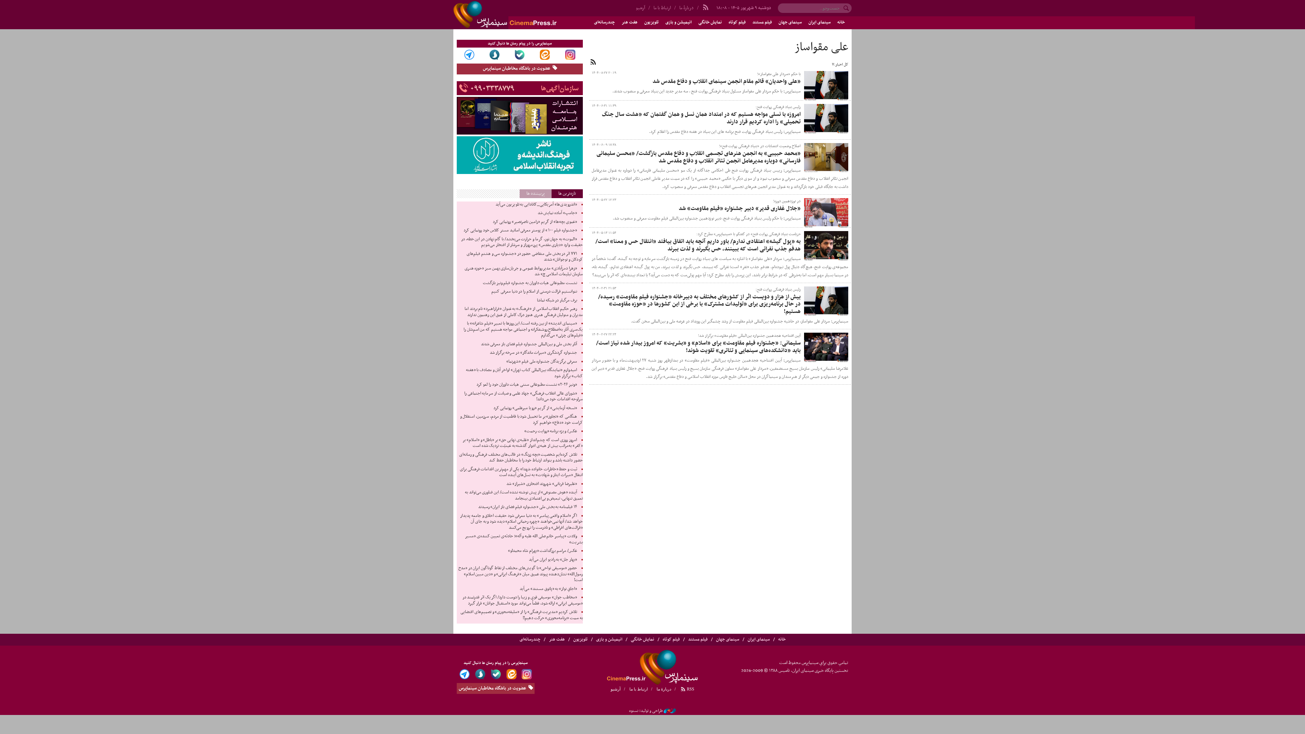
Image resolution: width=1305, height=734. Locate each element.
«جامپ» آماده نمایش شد (557, 213)
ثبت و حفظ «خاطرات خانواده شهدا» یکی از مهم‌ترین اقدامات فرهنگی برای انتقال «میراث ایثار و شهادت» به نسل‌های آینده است (521, 472)
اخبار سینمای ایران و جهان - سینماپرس (521, 14)
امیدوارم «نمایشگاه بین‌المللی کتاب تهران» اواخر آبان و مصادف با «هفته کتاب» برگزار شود (524, 373)
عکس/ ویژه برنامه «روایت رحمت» (550, 431)
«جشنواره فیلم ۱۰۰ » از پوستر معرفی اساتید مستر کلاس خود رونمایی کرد (520, 230)
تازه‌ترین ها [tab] (567, 193)
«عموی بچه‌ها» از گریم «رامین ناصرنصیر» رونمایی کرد (535, 222)
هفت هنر (630, 22)
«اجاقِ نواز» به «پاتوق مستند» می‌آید (548, 589)
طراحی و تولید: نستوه (646, 711)
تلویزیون (651, 22)
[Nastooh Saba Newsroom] (670, 711)
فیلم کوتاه (737, 22)
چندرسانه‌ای (604, 22)
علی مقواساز (821, 47)
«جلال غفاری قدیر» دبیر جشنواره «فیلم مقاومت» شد (740, 208)
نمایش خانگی (710, 22)
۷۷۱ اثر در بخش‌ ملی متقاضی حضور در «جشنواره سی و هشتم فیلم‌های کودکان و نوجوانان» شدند (524, 257)
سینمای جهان (790, 22)
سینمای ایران (819, 22)
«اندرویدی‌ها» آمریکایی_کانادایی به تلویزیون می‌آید (536, 204)
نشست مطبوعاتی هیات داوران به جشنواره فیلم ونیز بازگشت (530, 283)
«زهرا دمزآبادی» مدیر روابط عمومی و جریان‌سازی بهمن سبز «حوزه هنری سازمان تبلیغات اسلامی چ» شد (524, 271)
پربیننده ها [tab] (535, 193)
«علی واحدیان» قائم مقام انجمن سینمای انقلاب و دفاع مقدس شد (726, 81)
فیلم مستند (762, 22)
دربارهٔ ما (686, 8)
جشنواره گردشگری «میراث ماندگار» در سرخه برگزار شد (533, 352)
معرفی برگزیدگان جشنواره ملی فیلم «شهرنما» (541, 361)
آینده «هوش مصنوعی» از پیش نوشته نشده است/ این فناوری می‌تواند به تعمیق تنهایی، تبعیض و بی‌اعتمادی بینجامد (524, 495)
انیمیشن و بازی (678, 22)
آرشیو (640, 8)
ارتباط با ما (662, 8)
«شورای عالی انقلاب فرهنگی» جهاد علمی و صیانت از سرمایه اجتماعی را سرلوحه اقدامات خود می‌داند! (523, 396)
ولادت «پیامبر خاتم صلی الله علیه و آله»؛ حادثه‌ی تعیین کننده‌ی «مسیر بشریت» (524, 539)
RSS (690, 689)
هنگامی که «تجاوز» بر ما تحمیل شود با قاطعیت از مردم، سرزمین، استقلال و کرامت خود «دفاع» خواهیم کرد (521, 419)
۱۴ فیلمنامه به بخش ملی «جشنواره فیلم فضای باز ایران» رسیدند (527, 507)
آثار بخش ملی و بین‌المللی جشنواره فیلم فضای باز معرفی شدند (529, 344)
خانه (841, 22)
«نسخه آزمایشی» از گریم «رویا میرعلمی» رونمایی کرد (535, 408)
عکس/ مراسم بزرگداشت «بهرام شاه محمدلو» (542, 551)
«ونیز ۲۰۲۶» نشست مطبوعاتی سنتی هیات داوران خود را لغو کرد (526, 384)
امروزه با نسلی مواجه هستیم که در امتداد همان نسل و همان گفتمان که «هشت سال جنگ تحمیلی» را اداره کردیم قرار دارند (701, 118)
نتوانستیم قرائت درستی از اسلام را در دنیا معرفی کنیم (534, 291)
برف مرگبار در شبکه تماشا (557, 300)
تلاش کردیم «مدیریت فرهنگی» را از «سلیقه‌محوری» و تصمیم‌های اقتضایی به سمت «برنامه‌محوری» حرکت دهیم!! (521, 615)
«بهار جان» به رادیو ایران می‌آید (553, 559)
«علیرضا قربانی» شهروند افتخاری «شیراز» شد (541, 484)
